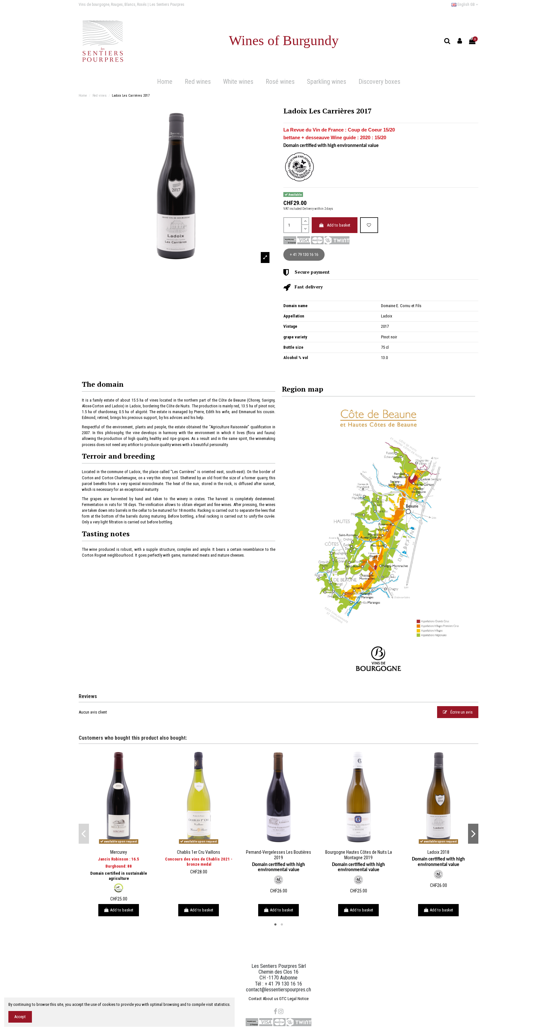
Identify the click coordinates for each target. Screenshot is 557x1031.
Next (473, 834)
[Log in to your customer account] (459, 41)
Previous (84, 834)
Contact (255, 998)
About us (270, 998)
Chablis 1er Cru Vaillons (198, 852)
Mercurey (118, 852)
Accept (20, 1016)
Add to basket (338, 225)
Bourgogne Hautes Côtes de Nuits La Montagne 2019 (358, 855)
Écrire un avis (461, 712)
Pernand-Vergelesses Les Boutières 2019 (278, 855)
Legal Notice (298, 998)
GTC (283, 998)
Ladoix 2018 (438, 852)
